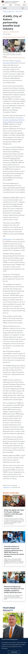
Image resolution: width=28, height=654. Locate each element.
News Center (19, 11)
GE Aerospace (7, 239)
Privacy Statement (12, 646)
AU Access (17, 5)
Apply (10, 5)
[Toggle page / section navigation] (23, 8)
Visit (3, 5)
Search (24, 5)
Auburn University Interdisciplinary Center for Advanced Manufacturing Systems (14, 120)
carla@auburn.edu (7, 487)
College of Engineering (8, 11)
